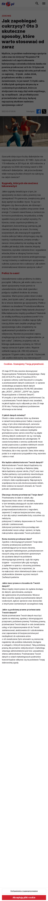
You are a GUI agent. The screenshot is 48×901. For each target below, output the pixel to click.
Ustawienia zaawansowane (24, 891)
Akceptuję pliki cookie (24, 897)
